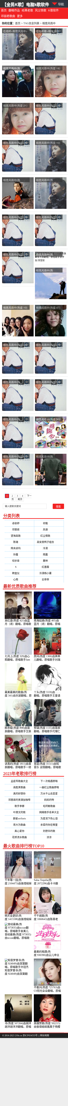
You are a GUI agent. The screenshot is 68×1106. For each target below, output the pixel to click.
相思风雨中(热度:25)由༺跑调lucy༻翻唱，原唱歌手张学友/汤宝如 (15, 217)
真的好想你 (19, 793)
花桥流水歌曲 (19, 837)
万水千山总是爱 (49, 793)
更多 (20, 16)
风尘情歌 (40, 10)
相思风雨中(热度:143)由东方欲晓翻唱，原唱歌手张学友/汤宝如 (48, 270)
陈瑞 (19, 542)
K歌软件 (53, 10)
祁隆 (49, 523)
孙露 (19, 554)
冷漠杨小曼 (49, 573)
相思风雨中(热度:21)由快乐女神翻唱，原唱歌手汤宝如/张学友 (15, 106)
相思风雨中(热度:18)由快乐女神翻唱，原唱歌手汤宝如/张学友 (48, 68)
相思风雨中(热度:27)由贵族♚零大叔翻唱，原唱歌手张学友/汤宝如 (15, 254)
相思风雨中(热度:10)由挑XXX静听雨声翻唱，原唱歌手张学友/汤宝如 (15, 308)
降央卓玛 (19, 548)
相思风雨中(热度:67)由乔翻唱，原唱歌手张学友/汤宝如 (15, 457)
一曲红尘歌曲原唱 (49, 787)
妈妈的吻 (49, 799)
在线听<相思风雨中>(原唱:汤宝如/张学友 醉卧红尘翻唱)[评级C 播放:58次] (15, 31)
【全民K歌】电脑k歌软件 (25, 4)
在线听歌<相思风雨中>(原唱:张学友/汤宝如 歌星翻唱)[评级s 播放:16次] (48, 31)
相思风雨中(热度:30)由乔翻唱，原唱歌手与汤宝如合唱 (48, 419)
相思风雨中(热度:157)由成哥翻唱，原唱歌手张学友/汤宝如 (15, 419)
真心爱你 (19, 830)
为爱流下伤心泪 (49, 818)
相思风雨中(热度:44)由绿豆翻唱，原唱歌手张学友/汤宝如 (15, 345)
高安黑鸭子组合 (49, 542)
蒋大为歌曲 (19, 824)
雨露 (49, 554)
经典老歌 (27, 10)
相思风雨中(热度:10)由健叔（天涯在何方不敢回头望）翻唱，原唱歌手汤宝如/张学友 (48, 143)
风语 (49, 529)
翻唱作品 (14, 10)
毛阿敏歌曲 (49, 806)
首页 (4, 10)
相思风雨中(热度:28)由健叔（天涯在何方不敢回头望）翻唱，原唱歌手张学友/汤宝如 (15, 143)
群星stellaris (19, 818)
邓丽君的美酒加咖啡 (19, 799)
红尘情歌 (49, 535)
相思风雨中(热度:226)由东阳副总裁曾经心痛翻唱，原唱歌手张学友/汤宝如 (15, 68)
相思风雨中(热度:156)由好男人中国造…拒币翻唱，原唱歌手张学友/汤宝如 (48, 457)
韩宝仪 (19, 573)
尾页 (20, 499)
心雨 (19, 579)
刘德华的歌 (49, 830)
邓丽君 (19, 529)
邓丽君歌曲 (8, 16)
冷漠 (49, 548)
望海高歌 (19, 535)
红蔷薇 (49, 566)
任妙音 (19, 560)
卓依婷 (19, 523)
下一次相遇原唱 (49, 781)
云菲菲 (49, 579)
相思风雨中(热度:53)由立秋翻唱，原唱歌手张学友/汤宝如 (48, 382)
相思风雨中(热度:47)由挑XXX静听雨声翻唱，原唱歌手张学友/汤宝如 (48, 308)
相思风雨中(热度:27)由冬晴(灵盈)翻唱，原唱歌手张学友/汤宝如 (48, 345)
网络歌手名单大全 (49, 812)
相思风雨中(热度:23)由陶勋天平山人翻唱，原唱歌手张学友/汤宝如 (48, 106)
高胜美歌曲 (19, 787)
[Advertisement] (34, 1072)
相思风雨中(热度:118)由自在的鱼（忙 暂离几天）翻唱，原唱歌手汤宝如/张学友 (48, 180)
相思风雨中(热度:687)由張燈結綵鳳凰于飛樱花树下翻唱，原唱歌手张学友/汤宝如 (15, 180)
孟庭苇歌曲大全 (19, 781)
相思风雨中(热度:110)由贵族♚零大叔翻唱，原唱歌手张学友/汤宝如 (48, 254)
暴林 (49, 560)
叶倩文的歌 (19, 812)
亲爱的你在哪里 (49, 824)
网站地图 (44, 1035)
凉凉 (49, 837)
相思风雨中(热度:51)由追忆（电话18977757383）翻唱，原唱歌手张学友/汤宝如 (48, 217)
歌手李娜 (19, 806)
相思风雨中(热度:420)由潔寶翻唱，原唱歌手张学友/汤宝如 (15, 382)
